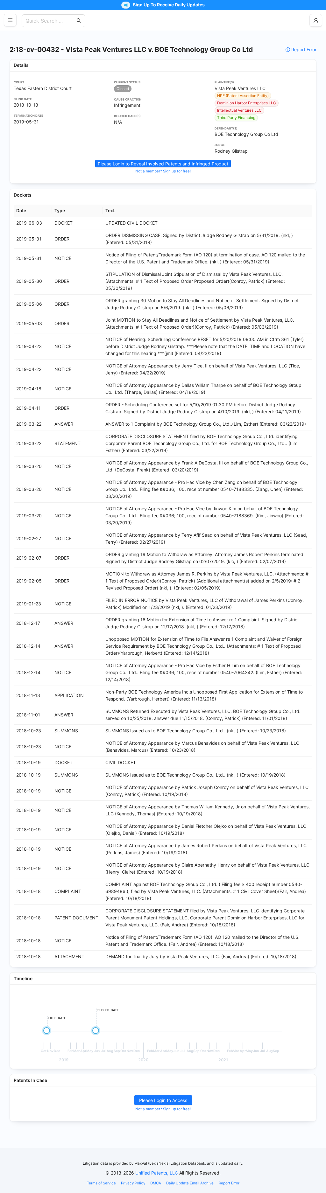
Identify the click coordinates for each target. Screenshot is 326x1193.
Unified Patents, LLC (156, 1173)
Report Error (303, 49)
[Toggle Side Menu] (10, 20)
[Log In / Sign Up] (315, 20)
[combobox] (50, 20)
